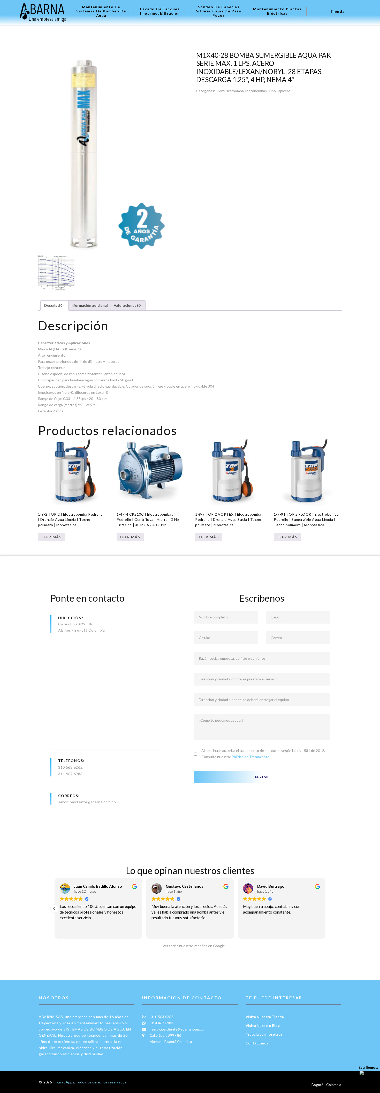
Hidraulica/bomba (230, 91)
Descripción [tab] (54, 305)
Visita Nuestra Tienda (265, 1017)
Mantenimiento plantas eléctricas (277, 11)
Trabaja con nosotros (264, 1034)
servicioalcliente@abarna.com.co (87, 802)
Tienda (337, 11)
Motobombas (256, 91)
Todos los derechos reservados (101, 1082)
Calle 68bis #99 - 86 (75, 624)
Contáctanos (257, 1043)
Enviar (262, 777)
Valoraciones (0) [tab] (128, 305)
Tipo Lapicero (279, 91)
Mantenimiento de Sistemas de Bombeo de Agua (101, 11)
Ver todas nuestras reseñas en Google (192, 945)
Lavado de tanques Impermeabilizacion (160, 11)
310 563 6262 (70, 767)
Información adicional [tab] (89, 305)
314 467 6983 (70, 774)
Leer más (52, 537)
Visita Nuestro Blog (263, 1025)
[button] (325, 909)
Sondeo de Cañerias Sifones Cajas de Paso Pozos (218, 11)
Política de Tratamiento (250, 756)
